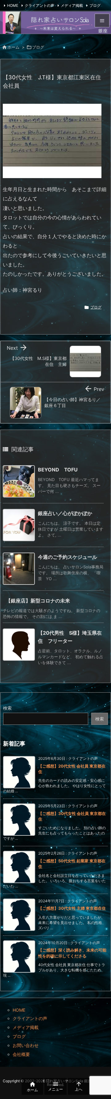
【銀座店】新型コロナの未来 (38, 601)
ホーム (13, 47)
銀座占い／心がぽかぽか (65, 513)
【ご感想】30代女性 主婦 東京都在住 (72, 908)
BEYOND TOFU (58, 469)
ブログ (95, 5)
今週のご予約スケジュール (67, 557)
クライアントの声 (39, 5)
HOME (12, 5)
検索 (7, 708)
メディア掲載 (72, 5)
